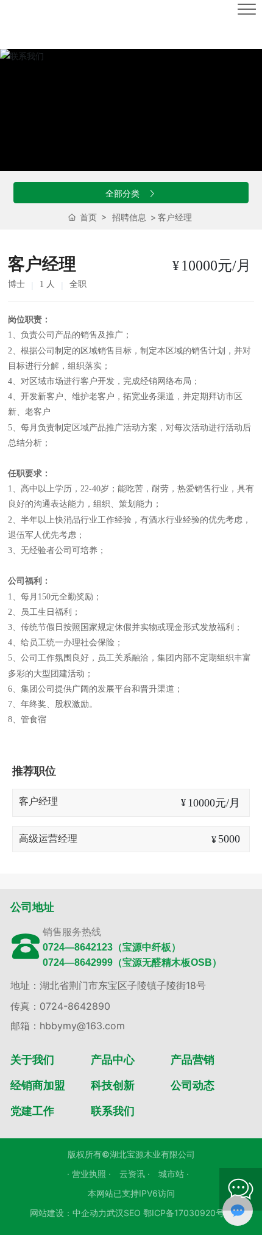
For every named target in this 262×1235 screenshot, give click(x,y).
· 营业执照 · (90, 1173)
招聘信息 (129, 217)
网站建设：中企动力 (68, 1213)
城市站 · (173, 1173)
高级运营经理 (48, 838)
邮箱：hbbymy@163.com (67, 1026)
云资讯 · (135, 1173)
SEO (132, 1213)
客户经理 (38, 801)
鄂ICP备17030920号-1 (187, 1213)
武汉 (115, 1213)
